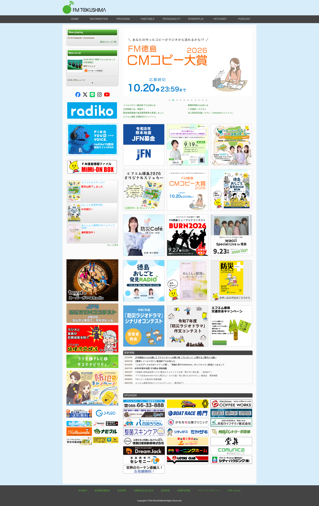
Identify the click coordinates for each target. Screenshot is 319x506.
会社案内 (82, 490)
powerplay (196, 18)
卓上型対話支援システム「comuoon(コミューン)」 (211, 113)
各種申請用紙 (184, 490)
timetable (147, 18)
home (75, 18)
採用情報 (165, 490)
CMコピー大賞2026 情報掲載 (148, 379)
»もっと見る (112, 245)
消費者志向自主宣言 (144, 490)
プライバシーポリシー (209, 490)
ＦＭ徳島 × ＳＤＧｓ (197, 109)
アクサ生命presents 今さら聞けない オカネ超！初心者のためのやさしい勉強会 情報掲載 (176, 375)
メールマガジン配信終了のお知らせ (139, 105)
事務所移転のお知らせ (198, 105)
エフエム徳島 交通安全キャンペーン (139, 117)
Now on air (75, 53)
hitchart (220, 18)
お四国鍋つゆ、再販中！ (134, 109)
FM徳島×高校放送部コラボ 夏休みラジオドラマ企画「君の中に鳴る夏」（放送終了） (174, 372)
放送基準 (121, 490)
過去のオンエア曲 (108, 42)
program (123, 18)
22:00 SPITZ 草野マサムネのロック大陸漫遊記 (99, 61)
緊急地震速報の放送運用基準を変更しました (143, 113)
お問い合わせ (234, 490)
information (99, 18)
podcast (244, 18)
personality (172, 18)
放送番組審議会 (102, 490)
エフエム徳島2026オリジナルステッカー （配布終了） (160, 383)
